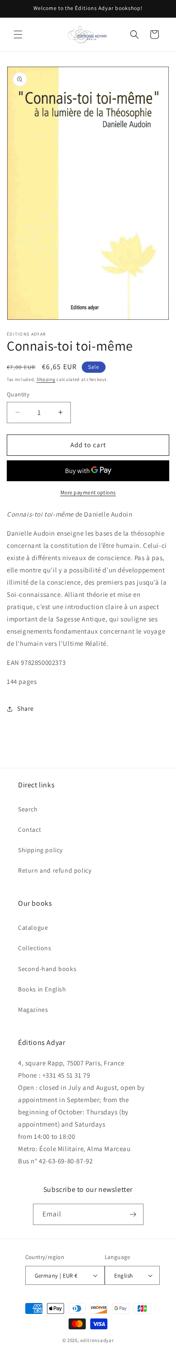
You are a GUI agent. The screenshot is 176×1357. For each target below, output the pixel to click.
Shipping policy (40, 850)
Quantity (18, 394)
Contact (29, 829)
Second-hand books (47, 969)
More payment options (88, 492)
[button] (18, 34)
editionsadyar (97, 1340)
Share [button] (25, 708)
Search (28, 809)
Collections (34, 948)
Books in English (42, 989)
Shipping (46, 379)
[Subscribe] (133, 1214)
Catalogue (33, 927)
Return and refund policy (54, 870)
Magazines (33, 1010)
